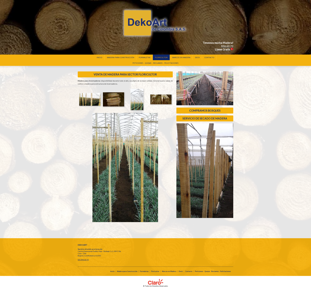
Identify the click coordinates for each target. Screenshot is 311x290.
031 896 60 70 (83, 260)
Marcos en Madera (181, 57)
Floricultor (161, 57)
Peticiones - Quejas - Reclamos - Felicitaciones (155, 63)
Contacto (209, 57)
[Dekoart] (155, 40)
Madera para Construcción (120, 57)
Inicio (99, 57)
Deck (197, 57)
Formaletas (144, 57)
